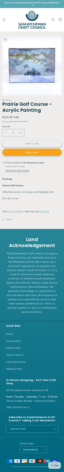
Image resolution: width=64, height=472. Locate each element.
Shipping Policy (14, 369)
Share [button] (9, 219)
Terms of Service (14, 355)
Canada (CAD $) (30, 450)
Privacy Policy (13, 341)
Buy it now (32, 152)
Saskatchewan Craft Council (28, 466)
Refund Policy (13, 348)
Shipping (5, 121)
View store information (17, 170)
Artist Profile (15, 211)
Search (10, 334)
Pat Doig (44, 211)
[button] (3, 19)
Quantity (6, 126)
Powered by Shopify (45, 466)
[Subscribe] (54, 429)
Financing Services (16, 362)
